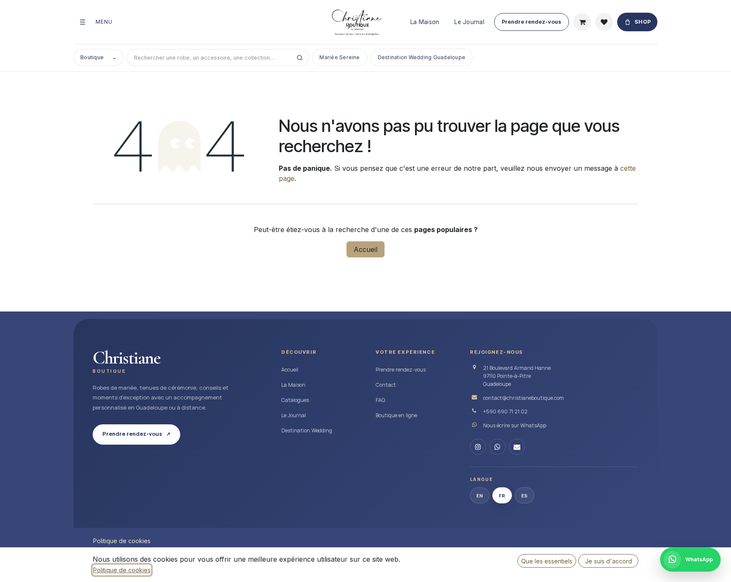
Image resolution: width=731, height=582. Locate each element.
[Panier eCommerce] (582, 22)
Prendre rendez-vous (531, 22)
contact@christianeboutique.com (523, 398)
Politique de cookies (122, 540)
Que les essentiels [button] (546, 561)
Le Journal (469, 22)
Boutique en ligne (396, 415)
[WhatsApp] (497, 447)
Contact (386, 384)
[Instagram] (478, 447)
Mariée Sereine (339, 57)
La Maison (424, 22)
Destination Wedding (306, 430)
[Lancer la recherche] (299, 57)
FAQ (380, 400)
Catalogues (295, 400)
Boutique (98, 57)
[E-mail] (517, 447)
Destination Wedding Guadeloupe (421, 57)
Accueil (365, 249)
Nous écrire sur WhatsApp (514, 425)
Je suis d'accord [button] (608, 561)
